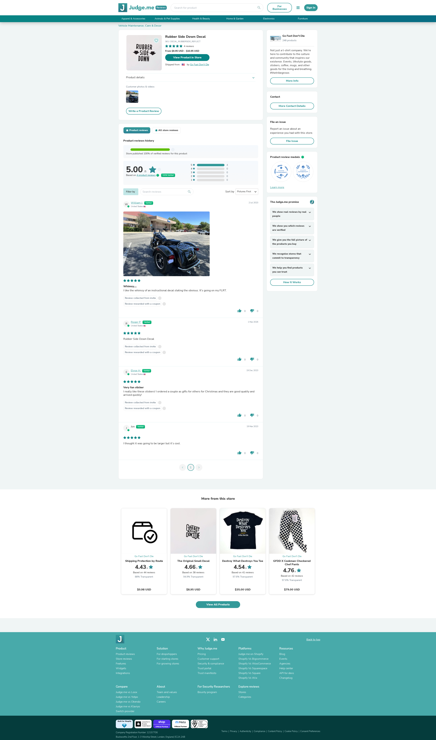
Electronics (269, 18)
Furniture (303, 18)
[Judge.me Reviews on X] (208, 639)
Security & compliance (211, 663)
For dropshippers (167, 654)
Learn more (277, 187)
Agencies (284, 663)
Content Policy (275, 731)
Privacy (233, 731)
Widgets (121, 668)
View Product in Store (187, 57)
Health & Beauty (201, 18)
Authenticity (245, 731)
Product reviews (125, 654)
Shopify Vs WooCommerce (254, 663)
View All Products (218, 604)
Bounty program (207, 692)
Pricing (202, 654)
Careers (161, 701)
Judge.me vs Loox (126, 692)
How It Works (292, 282)
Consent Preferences (310, 731)
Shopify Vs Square (249, 673)
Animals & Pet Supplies (167, 18)
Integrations (123, 673)
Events (283, 659)
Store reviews (124, 659)
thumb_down (252, 311)
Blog (282, 654)
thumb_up (239, 311)
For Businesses (279, 7)
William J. (137, 203)
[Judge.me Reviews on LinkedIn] (215, 639)
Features (121, 663)
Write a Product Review (143, 111)
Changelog (285, 678)
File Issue (292, 141)
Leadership (163, 697)
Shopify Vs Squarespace (252, 668)
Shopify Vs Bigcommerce (253, 659)
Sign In (310, 8)
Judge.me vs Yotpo (127, 697)
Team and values (167, 692)
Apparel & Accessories (133, 18)
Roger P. (136, 322)
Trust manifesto (207, 673)
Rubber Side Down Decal (185, 36)
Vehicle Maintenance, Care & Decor (139, 26)
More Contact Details (292, 106)
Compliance (259, 731)
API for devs (286, 673)
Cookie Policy (291, 731)
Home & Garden (235, 18)
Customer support (208, 659)
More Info (292, 81)
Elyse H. (136, 370)
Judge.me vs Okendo (128, 701)
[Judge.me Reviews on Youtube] (223, 639)
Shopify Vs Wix (247, 678)
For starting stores (167, 659)
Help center (286, 668)
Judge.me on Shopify (250, 654)
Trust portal (204, 668)
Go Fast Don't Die (199, 64)
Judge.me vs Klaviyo (128, 706)
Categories (244, 697)
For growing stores (168, 663)
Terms (224, 731)
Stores (242, 692)
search (259, 8)
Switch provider (125, 711)
